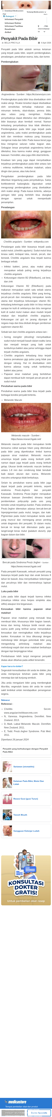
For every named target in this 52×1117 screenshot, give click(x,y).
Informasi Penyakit (14, 19)
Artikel (8, 32)
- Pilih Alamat (46, 27)
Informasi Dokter (13, 23)
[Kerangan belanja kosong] (8, 5)
